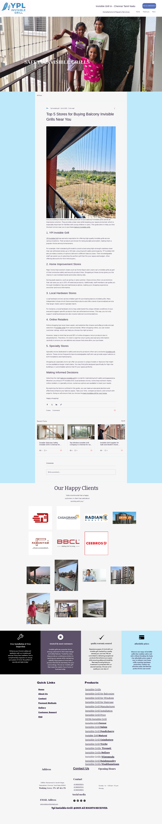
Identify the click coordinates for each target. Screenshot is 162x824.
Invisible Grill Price (95, 715)
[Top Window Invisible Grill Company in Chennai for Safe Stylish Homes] (81, 432)
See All (123, 421)
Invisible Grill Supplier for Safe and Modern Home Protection (109, 444)
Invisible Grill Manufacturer (100, 706)
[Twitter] (78, 801)
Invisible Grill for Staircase (99, 702)
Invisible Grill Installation (99, 711)
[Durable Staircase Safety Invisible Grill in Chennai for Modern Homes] (50, 432)
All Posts (39, 95)
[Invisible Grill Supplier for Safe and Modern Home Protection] (111, 432)
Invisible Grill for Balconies (99, 693)
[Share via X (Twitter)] (52, 404)
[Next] (151, 54)
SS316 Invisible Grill (96, 719)
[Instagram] (85, 801)
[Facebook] (74, 801)
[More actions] (114, 108)
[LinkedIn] (81, 801)
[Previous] (10, 54)
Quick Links (45, 682)
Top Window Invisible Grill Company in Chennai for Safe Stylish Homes (81, 444)
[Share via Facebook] (47, 404)
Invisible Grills (93, 689)
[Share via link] (61, 404)
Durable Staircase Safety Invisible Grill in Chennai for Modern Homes (49, 444)
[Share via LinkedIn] (56, 404)
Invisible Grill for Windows (99, 698)
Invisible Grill (96, 727)
